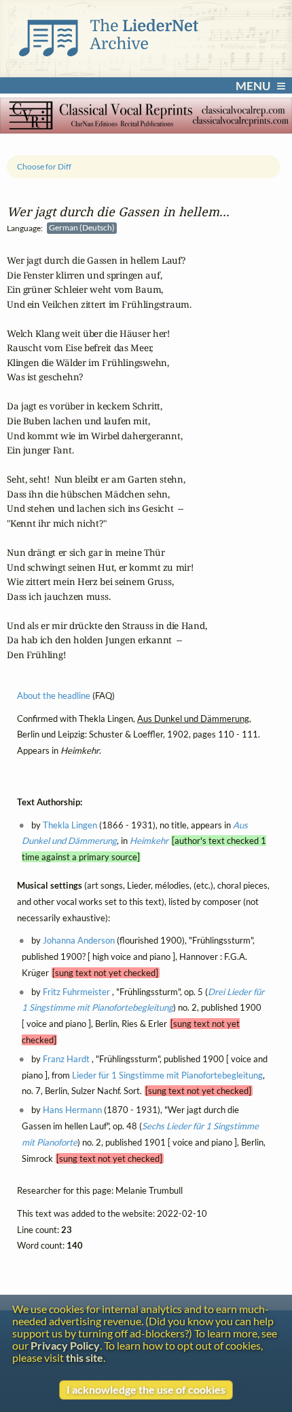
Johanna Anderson (79, 940)
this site (84, 1358)
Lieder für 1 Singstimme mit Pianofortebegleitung (167, 1075)
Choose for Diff (44, 166)
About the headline (53, 695)
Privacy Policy (65, 1345)
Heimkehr (149, 840)
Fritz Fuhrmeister (76, 991)
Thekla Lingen (70, 824)
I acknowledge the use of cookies (146, 1390)
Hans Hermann (72, 1109)
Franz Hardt (66, 1058)
